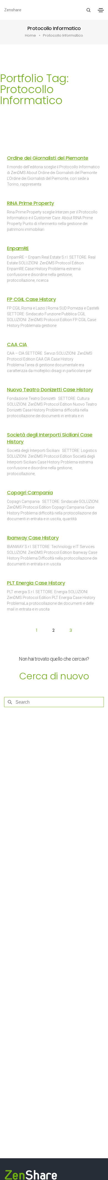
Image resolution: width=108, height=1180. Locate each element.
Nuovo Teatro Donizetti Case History (50, 389)
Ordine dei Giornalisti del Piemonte (47, 157)
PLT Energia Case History (36, 582)
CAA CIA (17, 344)
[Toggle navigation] (101, 10)
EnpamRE (18, 248)
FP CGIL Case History (31, 299)
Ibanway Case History (32, 537)
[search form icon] (88, 10)
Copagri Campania (30, 492)
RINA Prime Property (30, 203)
